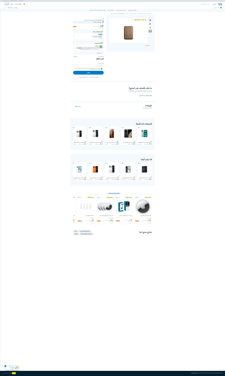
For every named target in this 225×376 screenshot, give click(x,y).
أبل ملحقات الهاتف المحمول (86, 233)
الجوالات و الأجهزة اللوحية (142, 13)
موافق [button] (14, 373)
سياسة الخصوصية (95, 68)
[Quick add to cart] (138, 128)
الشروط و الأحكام (89, 68)
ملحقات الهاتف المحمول (133, 13)
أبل (103, 18)
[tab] (114, 192)
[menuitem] (150, 19)
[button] (150, 19)
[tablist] (112, 192)
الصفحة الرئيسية (149, 13)
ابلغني (88, 72)
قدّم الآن (81, 49)
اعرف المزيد (100, 38)
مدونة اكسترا (16, 7)
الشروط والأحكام (85, 49)
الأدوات (127, 13)
